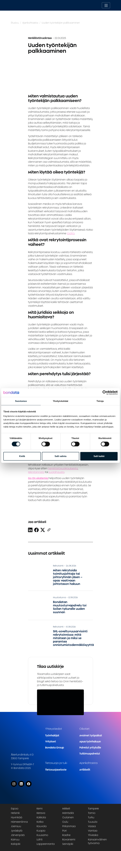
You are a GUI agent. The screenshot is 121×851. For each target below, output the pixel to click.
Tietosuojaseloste (56, 769)
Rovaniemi (68, 839)
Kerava (41, 812)
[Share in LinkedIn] (30, 530)
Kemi (39, 808)
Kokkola (41, 817)
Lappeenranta (46, 843)
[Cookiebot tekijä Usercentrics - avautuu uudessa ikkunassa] (105, 392)
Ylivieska (93, 835)
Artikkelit (84, 769)
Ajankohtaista (30, 22)
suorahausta (56, 472)
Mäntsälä (68, 812)
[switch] (45, 444)
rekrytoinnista (36, 472)
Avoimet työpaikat (90, 735)
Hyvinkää (16, 817)
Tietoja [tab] (100, 401)
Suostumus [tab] (21, 401)
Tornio (91, 812)
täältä (71, 233)
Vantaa (92, 830)
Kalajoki (15, 843)
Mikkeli (66, 808)
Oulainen (68, 817)
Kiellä (22, 456)
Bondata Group (54, 747)
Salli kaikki (99, 456)
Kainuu (15, 839)
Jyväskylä (16, 830)
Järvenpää (17, 835)
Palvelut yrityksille (90, 747)
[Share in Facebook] (36, 530)
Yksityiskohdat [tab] (60, 401)
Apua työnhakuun (90, 741)
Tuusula (92, 821)
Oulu (65, 821)
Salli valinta (60, 456)
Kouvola (41, 826)
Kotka (40, 821)
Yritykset (50, 741)
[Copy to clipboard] (49, 530)
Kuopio (41, 830)
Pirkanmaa (69, 826)
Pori (64, 830)
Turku (91, 817)
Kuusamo (42, 835)
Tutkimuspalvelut (89, 753)
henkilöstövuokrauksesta (63, 468)
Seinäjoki (67, 843)
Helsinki (15, 812)
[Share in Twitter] (42, 530)
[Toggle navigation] (106, 5)
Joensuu (16, 826)
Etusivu (15, 22)
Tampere (93, 808)
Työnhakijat (52, 735)
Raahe (66, 835)
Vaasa (92, 826)
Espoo (14, 808)
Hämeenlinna (19, 821)
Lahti (39, 839)
